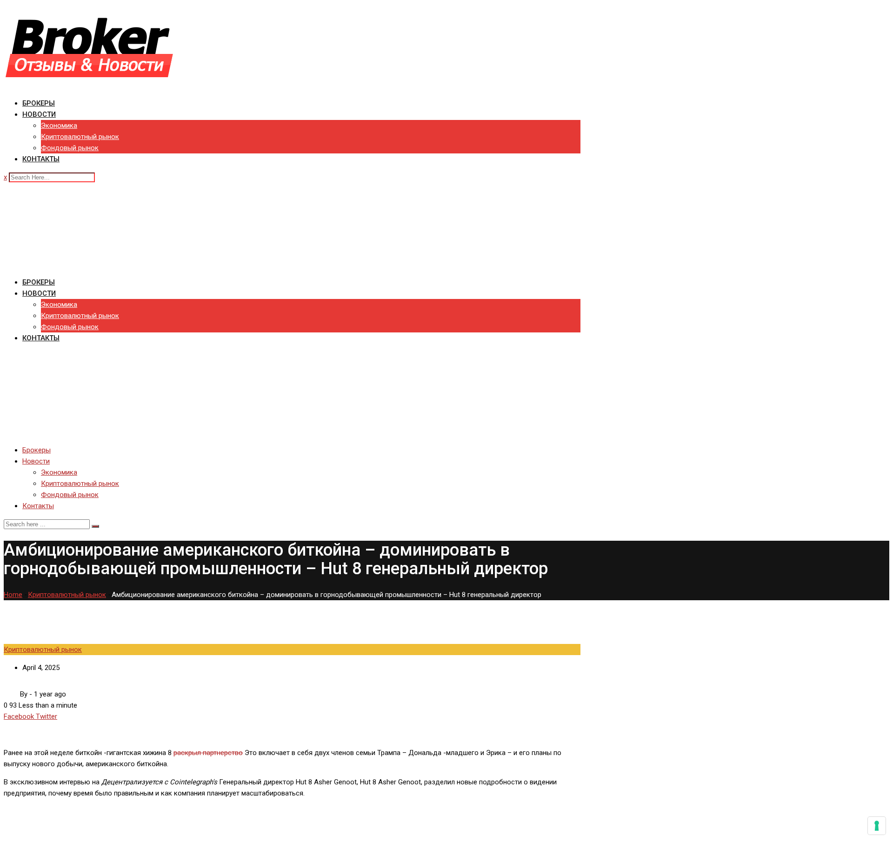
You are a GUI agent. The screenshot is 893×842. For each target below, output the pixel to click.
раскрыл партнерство (208, 753)
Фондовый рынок (70, 148)
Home (13, 594)
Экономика (59, 125)
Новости (39, 114)
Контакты (41, 159)
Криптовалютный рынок (80, 137)
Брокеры (38, 103)
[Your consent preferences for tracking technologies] (877, 826)
